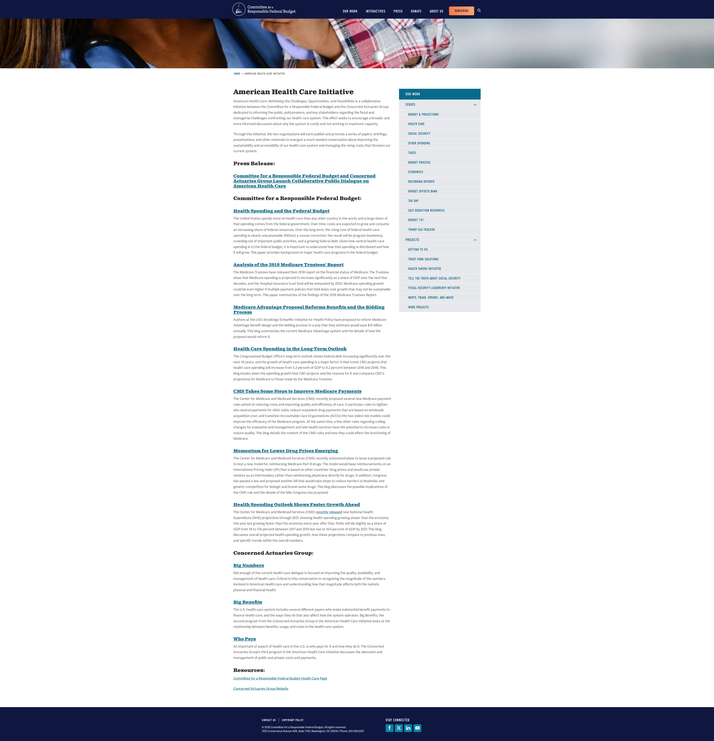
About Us (436, 11)
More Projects (418, 307)
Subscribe (462, 11)
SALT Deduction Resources (426, 211)
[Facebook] (389, 728)
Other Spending (419, 143)
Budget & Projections (423, 114)
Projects (412, 240)
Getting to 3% (418, 250)
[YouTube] (417, 728)
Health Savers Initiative (424, 269)
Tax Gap (413, 201)
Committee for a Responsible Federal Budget (264, 9)
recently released (329, 512)
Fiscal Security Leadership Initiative (434, 288)
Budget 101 (416, 220)
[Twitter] (399, 728)
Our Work (350, 11)
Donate (416, 11)
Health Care (416, 124)
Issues (410, 104)
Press (398, 11)
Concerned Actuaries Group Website (260, 688)
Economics (415, 172)
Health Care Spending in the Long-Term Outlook (290, 349)
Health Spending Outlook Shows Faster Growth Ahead (296, 505)
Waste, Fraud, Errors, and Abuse (431, 298)
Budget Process (419, 163)
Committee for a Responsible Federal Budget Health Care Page (280, 678)
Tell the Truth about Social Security (434, 278)
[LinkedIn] (408, 728)
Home (237, 73)
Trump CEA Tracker (421, 230)
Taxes (412, 153)
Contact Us (269, 720)
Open (475, 105)
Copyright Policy (293, 720)
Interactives (375, 11)
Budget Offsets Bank (423, 191)
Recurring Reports (421, 182)
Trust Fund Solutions (423, 259)
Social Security (419, 134)
